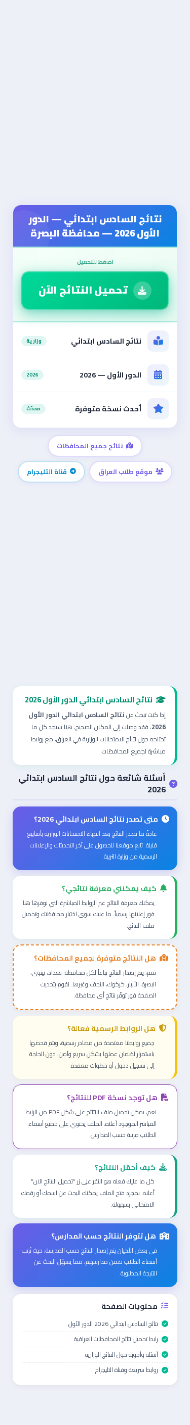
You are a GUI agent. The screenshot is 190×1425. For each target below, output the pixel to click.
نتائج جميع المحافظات (90, 446)
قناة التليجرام (47, 472)
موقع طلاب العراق (125, 472)
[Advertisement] (95, 105)
